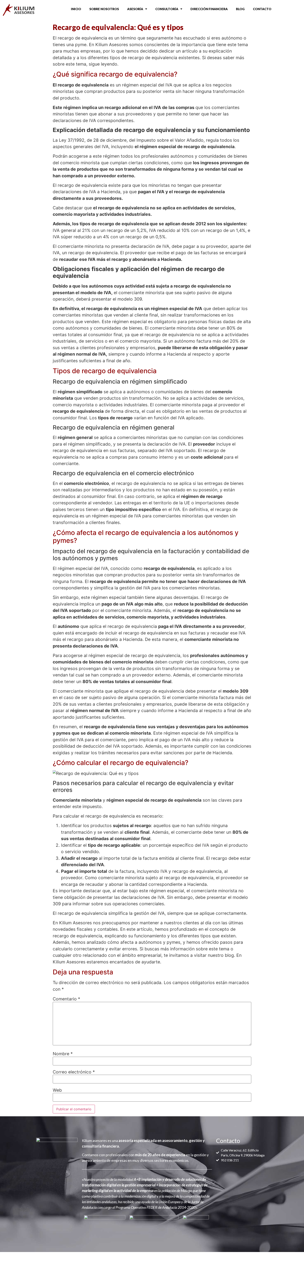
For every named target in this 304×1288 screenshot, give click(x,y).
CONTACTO (262, 9)
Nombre (63, 1054)
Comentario (66, 999)
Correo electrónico (74, 1072)
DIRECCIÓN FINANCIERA (209, 9)
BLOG (240, 9)
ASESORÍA (135, 9)
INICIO (76, 9)
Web (57, 1090)
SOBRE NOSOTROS (104, 9)
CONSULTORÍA (166, 9)
